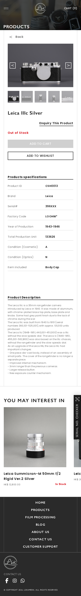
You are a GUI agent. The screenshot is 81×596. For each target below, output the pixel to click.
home (40, 502)
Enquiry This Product (56, 123)
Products (40, 510)
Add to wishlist (40, 156)
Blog (40, 524)
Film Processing (40, 517)
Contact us (40, 539)
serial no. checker (77, 420)
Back (19, 37)
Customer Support (40, 546)
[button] (68, 65)
